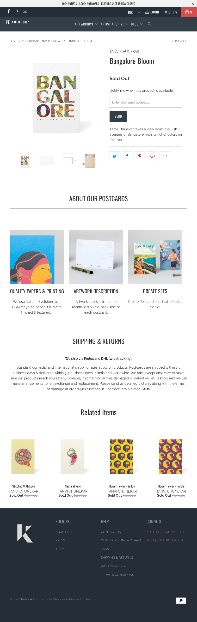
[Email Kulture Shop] (24, 12)
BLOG (135, 23)
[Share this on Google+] (152, 156)
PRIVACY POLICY (113, 566)
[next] (100, 100)
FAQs (146, 389)
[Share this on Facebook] (127, 156)
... (101, 583)
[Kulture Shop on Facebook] (8, 12)
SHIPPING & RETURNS (117, 557)
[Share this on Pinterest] (140, 156)
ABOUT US (63, 532)
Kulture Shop (30, 599)
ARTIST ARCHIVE (112, 23)
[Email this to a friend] (165, 156)
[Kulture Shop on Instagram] (16, 12)
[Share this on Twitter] (115, 156)
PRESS (60, 540)
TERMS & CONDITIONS (117, 575)
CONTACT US (111, 532)
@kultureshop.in (91, 389)
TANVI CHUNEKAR (124, 52)
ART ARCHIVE (84, 23)
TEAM (59, 549)
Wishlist (170, 11)
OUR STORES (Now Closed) (121, 540)
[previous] (15, 100)
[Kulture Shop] (18, 22)
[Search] (149, 24)
